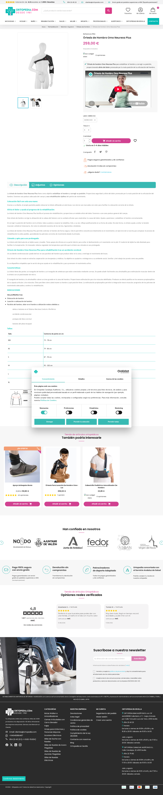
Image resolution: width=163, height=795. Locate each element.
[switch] (69, 412)
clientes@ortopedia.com (94, 2)
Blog (72, 742)
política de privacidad (117, 671)
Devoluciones (76, 713)
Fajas (46, 725)
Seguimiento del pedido (106, 713)
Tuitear (100, 152)
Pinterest (106, 152)
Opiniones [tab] (58, 184)
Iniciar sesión (101, 717)
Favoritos (128, 13)
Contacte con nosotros (80, 739)
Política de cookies (78, 729)
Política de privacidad (79, 726)
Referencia (87, 34)
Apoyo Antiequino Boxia (22, 485)
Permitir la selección (81, 422)
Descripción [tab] (20, 184)
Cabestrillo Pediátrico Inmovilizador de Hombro (101, 486)
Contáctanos (105, 172)
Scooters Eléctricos (52, 735)
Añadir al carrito (112, 141)
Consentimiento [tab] (48, 379)
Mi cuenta (140, 13)
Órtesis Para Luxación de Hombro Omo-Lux (62, 486)
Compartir (95, 152)
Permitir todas (113, 422)
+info (127, 665)
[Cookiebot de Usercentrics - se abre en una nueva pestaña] (119, 371)
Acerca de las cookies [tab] (114, 379)
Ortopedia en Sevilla (79, 746)
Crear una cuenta (104, 720)
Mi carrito (153, 13)
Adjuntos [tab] (40, 184)
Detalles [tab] (81, 379)
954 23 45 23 (72, 2)
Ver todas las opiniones (33, 625)
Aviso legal (74, 717)
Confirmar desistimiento (13, 778)
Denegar (49, 422)
